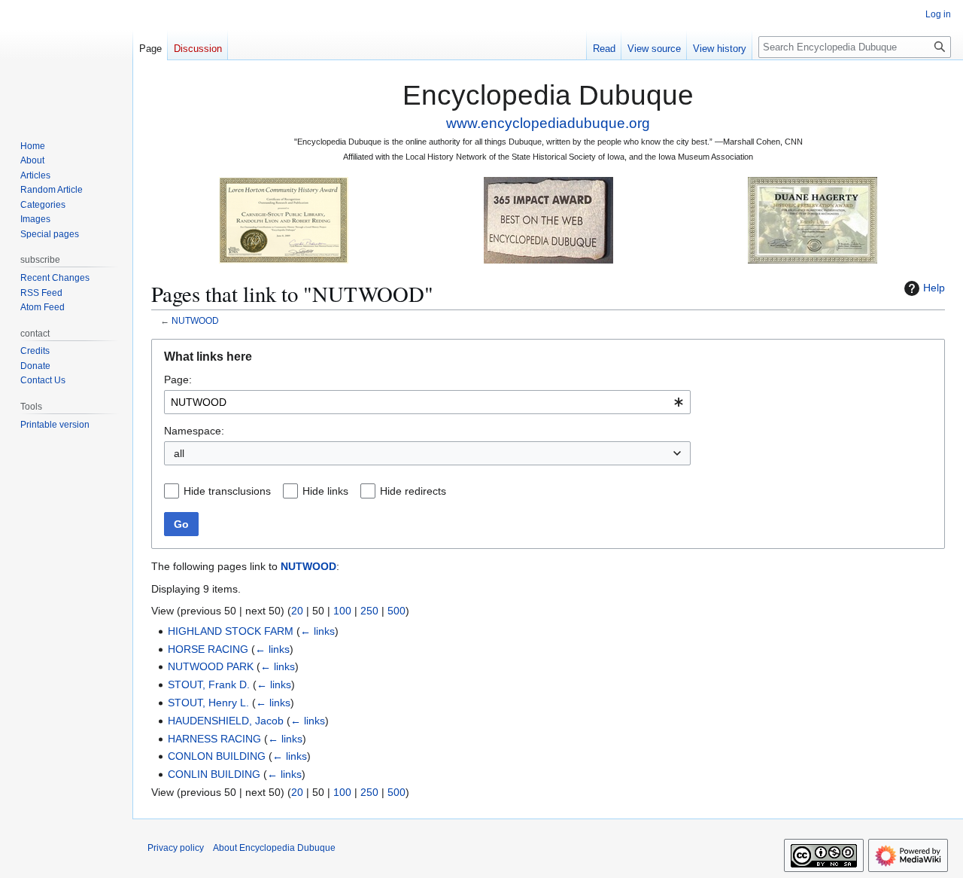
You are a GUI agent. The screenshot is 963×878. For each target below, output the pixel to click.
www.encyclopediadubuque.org (548, 123)
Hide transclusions (227, 491)
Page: (178, 379)
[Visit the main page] (66, 60)
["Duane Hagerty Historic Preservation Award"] (812, 219)
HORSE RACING (208, 649)
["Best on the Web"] (548, 219)
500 (396, 611)
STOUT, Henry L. (208, 703)
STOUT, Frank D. (209, 684)
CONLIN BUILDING (214, 774)
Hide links (325, 491)
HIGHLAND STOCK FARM (230, 631)
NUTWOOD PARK (211, 666)
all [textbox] (179, 453)
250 (369, 611)
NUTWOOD (195, 320)
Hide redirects (413, 491)
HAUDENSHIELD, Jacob (226, 721)
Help (934, 288)
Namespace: (194, 431)
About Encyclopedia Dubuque (274, 848)
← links (317, 631)
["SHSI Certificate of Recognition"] (283, 219)
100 (342, 611)
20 (297, 611)
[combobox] (427, 402)
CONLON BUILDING (217, 756)
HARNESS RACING (214, 739)
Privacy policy (175, 848)
